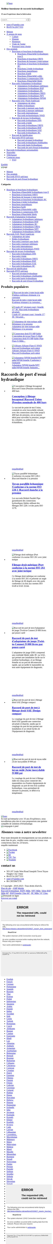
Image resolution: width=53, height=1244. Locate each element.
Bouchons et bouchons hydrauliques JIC (29, 199)
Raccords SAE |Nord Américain (26, 101)
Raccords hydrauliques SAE (29, 130)
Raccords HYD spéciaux (22, 138)
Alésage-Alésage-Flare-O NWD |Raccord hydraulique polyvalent (26, 351)
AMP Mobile (18, 888)
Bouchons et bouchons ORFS (30, 59)
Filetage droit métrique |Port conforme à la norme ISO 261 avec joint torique (28, 567)
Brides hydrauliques (26, 105)
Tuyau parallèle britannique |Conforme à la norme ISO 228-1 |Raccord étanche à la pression (27, 488)
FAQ (14, 160)
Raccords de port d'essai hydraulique (33, 147)
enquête (15, 469)
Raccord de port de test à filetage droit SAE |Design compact (26, 710)
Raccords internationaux (27, 113)
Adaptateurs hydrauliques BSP (30, 88)
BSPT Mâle (25, 891)
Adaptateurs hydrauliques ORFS (31, 93)
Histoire (15, 39)
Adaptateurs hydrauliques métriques (32, 86)
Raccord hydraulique (10, 891)
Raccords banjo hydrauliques (29, 145)
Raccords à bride (24, 123)
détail (21, 469)
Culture (15, 36)
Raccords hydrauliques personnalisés (22, 150)
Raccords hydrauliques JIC (28, 133)
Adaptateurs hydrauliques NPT (30, 96)
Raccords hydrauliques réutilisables (32, 142)
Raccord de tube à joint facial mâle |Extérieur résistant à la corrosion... (27, 301)
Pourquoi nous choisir (21, 46)
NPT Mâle (35, 891)
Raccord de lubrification (22, 135)
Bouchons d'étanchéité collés (29, 76)
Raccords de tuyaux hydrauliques (26, 118)
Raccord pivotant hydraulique (30, 140)
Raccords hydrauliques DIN (29, 120)
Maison (10, 32)
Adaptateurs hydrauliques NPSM (31, 98)
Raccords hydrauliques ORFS (30, 125)
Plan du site (6, 888)
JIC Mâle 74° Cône (39, 893)
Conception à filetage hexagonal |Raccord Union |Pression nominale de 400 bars (29, 399)
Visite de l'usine (18, 44)
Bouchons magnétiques (27, 71)
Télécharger (12, 155)
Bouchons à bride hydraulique (30, 69)
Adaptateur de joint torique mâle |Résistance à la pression (26, 327)
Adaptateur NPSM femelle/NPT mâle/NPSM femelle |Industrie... (26, 366)
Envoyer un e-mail (9, 898)
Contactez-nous (13, 157)
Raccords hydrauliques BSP (29, 128)
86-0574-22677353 (15, 27)
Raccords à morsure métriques (30, 110)
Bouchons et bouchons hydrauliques (27, 51)
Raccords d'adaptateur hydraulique (27, 83)
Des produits (12, 49)
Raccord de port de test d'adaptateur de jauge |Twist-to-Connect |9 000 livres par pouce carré (28, 643)
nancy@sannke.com (15, 24)
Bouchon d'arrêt (24, 73)
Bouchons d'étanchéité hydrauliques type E (30, 192)
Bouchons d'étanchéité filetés (29, 81)
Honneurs (16, 41)
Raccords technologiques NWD (31, 115)
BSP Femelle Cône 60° (20, 893)
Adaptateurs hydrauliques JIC (30, 91)
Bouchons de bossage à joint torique (32, 61)
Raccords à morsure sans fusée (30, 108)
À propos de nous (14, 34)
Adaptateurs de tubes (26, 103)
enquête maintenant (9, 845)
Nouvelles (11, 152)
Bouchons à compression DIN (30, 78)
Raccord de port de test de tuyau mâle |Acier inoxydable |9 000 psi (28, 770)
